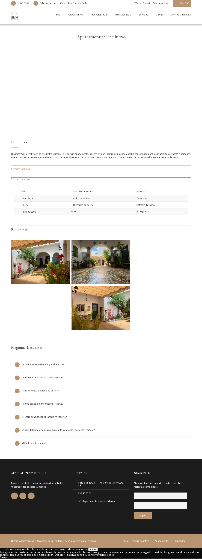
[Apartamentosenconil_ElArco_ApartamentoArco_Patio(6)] (100, 329)
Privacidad (180, 540)
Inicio (125, 540)
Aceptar (93, 549)
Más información (78, 549)
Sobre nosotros (160, 3)
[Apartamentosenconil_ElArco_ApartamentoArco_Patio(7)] (40, 283)
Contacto (147, 3)
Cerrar (4, 557)
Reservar (184, 2)
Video (138, 3)
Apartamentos (162, 540)
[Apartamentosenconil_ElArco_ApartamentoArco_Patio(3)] (100, 283)
